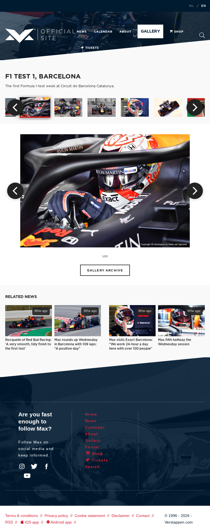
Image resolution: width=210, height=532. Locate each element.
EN (203, 6)
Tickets (92, 47)
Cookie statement (90, 515)
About (125, 31)
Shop (178, 31)
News (82, 31)
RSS (9, 522)
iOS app (32, 522)
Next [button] (194, 107)
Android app (61, 522)
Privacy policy (56, 515)
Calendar (103, 31)
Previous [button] (15, 107)
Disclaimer (121, 515)
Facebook (46, 466)
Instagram (21, 466)
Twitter (34, 466)
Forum (92, 447)
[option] (35, 107)
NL (191, 6)
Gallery (150, 31)
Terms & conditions (21, 515)
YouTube (27, 475)
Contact (143, 515)
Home (91, 414)
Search (202, 37)
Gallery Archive (105, 270)
